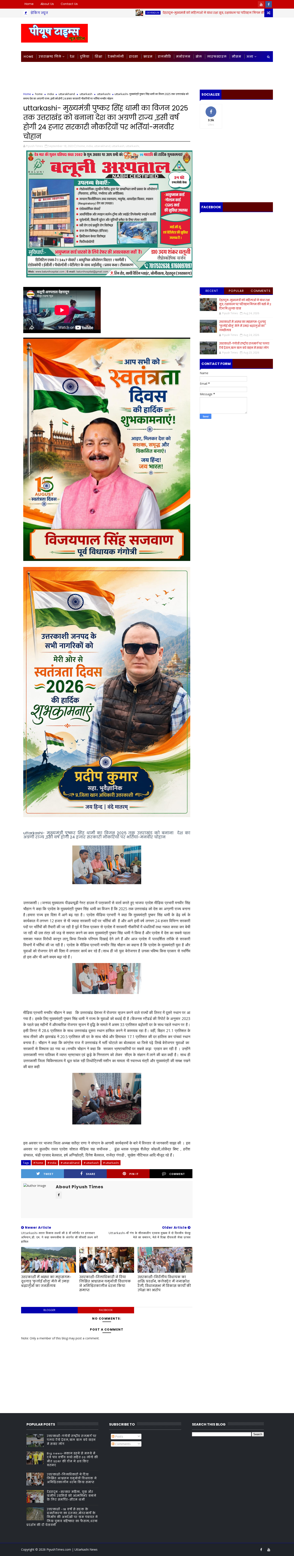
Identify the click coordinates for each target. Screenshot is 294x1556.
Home (29, 4)
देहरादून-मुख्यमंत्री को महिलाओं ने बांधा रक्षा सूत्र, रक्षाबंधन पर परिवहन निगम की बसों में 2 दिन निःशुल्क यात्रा (184, 13)
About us (47, 4)
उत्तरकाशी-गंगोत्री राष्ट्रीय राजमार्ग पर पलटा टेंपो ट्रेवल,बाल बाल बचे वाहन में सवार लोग (244, 346)
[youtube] (261, 4)
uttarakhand (67, 94)
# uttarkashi (111, 1163)
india (50, 94)
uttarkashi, (133, 146)
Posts (118, 1436)
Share (90, 1174)
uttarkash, (118, 146)
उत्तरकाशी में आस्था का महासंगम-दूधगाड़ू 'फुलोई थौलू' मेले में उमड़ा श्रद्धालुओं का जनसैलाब (46, 1281)
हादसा (133, 56)
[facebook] (268, 4)
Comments (261, 291)
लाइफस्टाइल (217, 56)
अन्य (249, 56)
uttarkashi (103, 94)
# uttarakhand (70, 1163)
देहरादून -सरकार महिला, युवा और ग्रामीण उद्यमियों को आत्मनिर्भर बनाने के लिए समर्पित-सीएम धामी (71, 1496)
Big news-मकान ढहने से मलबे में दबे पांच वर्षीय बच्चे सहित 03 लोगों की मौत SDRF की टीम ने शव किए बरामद (72, 1459)
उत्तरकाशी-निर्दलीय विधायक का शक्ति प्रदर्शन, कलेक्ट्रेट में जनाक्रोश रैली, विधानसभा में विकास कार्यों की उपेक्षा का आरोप (164, 1283)
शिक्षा (98, 56)
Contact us (69, 4)
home (39, 94)
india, (89, 146)
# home (38, 1163)
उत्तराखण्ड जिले (50, 56)
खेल (199, 56)
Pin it (134, 1174)
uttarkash (86, 94)
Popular (236, 291)
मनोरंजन (183, 56)
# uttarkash (91, 1163)
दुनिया (85, 56)
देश (72, 56)
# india (52, 1163)
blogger (49, 1310)
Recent (212, 291)
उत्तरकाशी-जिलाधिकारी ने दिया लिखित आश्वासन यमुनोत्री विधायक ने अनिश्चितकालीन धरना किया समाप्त (105, 1283)
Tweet (48, 1174)
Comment (177, 1174)
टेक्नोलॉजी (116, 56)
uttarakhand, (102, 146)
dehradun (104, 12)
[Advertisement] (194, 34)
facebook (106, 1310)
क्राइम (148, 56)
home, (81, 146)
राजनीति (164, 56)
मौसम (236, 56)
